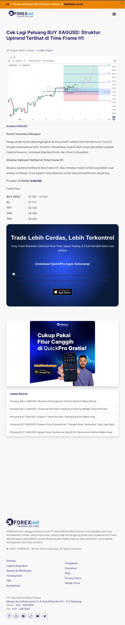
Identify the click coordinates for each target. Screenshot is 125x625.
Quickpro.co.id (63, 4)
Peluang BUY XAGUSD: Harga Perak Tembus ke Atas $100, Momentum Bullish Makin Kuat (61, 432)
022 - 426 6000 (25, 605)
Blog (67, 573)
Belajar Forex (72, 583)
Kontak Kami (13, 585)
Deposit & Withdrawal (18, 570)
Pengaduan (71, 563)
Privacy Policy (73, 578)
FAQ (8, 580)
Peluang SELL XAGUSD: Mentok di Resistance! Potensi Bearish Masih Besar (53, 401)
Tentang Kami (14, 575)
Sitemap (11, 560)
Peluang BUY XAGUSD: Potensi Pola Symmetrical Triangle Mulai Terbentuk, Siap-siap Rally (62, 424)
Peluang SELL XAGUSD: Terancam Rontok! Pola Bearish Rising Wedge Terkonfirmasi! (58, 408)
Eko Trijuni (47, 50)
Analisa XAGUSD (17, 126)
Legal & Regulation (17, 565)
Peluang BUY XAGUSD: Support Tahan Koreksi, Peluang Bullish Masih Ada (52, 416)
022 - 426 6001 (21, 608)
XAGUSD (36, 180)
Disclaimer (71, 568)
